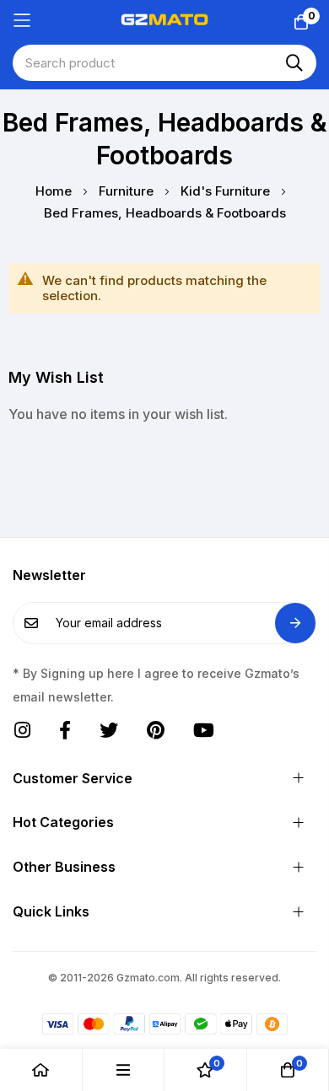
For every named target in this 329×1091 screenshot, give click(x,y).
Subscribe (295, 623)
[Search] (294, 63)
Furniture (128, 191)
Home (55, 191)
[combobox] (164, 63)
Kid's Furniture (227, 191)
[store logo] (165, 20)
